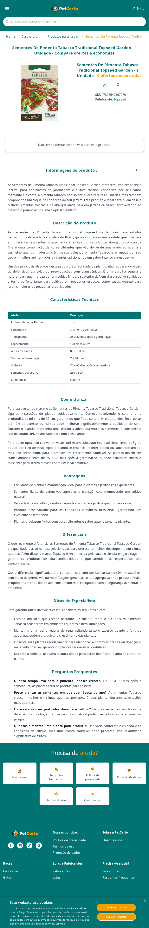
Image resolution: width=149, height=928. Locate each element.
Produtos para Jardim (63, 36)
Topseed (120, 99)
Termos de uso (63, 846)
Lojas (56, 877)
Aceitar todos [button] (116, 907)
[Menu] (7, 8)
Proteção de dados (67, 852)
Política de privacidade (69, 840)
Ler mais (60, 923)
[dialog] (74, 912)
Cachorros (10, 871)
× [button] (144, 900)
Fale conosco (111, 871)
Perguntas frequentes (118, 877)
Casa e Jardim (31, 36)
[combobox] (74, 21)
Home (10, 36)
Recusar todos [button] (116, 916)
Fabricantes (61, 871)
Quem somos (112, 840)
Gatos (7, 877)
